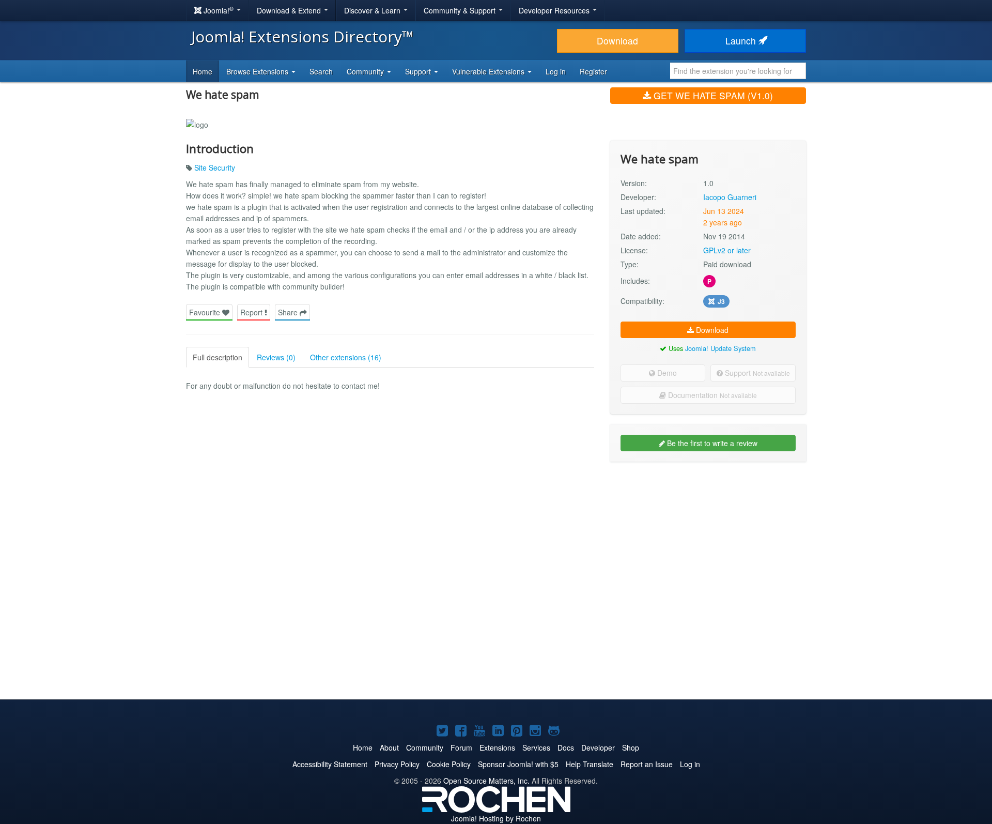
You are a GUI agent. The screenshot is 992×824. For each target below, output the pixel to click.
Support (756, 373)
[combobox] (738, 71)
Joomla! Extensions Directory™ (302, 36)
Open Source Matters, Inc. (486, 780)
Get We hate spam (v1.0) (712, 95)
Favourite (205, 312)
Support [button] (419, 71)
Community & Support (461, 10)
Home (202, 71)
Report (252, 312)
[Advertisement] (708, 536)
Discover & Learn (373, 10)
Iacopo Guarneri (729, 197)
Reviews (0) (276, 357)
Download (617, 40)
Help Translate (589, 764)
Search (321, 71)
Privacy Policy (397, 764)
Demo (666, 373)
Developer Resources (555, 10)
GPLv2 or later (727, 250)
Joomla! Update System (720, 348)
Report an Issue (647, 764)
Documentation (711, 395)
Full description (217, 357)
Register (593, 71)
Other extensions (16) (345, 357)
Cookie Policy (449, 764)
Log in (556, 71)
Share (289, 312)
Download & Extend (290, 10)
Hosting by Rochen (496, 818)
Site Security (214, 167)
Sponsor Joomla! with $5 (518, 764)
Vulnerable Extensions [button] (489, 71)
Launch (741, 40)
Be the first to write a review (711, 443)
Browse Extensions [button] (258, 71)
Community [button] (366, 71)
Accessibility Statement (329, 764)
